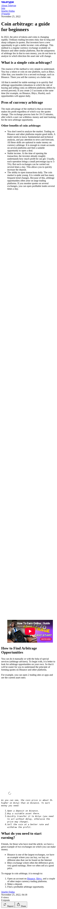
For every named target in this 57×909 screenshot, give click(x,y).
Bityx (39, 878)
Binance (31, 878)
